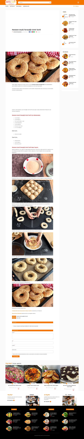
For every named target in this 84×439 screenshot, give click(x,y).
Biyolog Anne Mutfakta (16, 313)
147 (70, 84)
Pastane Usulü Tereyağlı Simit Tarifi (22, 316)
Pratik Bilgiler (19, 6)
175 (70, 77)
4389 (70, 23)
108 (51, 422)
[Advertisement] (32, 18)
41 (32, 415)
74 (32, 430)
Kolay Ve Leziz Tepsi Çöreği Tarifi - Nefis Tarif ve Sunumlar (27, 326)
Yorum (13, 332)
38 (32, 422)
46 (51, 416)
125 (70, 70)
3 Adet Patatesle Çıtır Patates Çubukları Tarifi (35, 427)
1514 (70, 37)
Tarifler (6, 6)
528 (70, 415)
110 (51, 430)
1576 (70, 30)
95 (70, 56)
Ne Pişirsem (12, 6)
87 (14, 422)
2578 (70, 43)
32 (74, 390)
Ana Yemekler (33, 383)
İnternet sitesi (14, 349)
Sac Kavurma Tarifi (72, 42)
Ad (12, 340)
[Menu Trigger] (78, 2)
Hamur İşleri (52, 383)
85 (14, 415)
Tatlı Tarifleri (70, 383)
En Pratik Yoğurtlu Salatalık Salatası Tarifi (53, 414)
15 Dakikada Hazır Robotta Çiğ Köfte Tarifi (53, 427)
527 (70, 422)
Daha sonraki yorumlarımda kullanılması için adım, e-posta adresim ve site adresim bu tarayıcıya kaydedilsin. (30, 354)
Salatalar (15, 383)
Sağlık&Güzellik (26, 6)
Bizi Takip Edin (10, 400)
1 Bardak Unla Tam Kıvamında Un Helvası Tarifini (22, 310)
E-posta (13, 345)
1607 (70, 16)
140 (70, 63)
